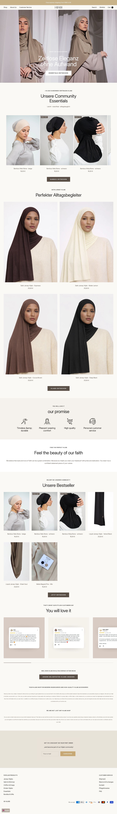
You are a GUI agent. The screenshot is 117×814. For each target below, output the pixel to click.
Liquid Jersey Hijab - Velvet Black (100, 534)
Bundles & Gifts (9, 794)
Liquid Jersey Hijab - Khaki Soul (16, 584)
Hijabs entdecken (58, 388)
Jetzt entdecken (58, 595)
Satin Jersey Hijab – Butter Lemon (86, 285)
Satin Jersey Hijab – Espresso (31, 285)
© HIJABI (7, 801)
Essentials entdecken (58, 73)
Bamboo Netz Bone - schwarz (57, 168)
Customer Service (25, 7)
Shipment (102, 779)
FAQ (100, 791)
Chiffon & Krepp (9, 785)
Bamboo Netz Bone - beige (23, 168)
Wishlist (102, 7)
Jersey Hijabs (8, 779)
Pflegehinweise (104, 788)
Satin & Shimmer (9, 782)
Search (94, 7)
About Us (13, 7)
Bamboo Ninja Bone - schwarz (90, 168)
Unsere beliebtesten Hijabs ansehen (59, 677)
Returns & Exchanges (106, 782)
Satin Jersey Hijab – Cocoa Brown (30, 378)
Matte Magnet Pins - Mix (44, 584)
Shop (5, 7)
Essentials (7, 791)
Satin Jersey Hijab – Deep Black (86, 378)
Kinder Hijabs (8, 788)
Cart (110, 7)
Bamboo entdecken (58, 179)
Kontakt (101, 785)
